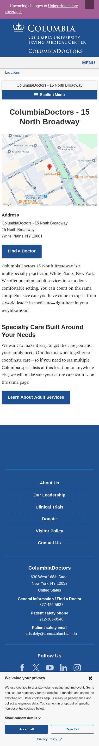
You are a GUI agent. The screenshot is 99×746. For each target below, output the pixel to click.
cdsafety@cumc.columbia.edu (51, 634)
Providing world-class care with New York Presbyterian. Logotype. (53, 455)
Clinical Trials (49, 507)
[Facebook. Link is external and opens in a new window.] (22, 668)
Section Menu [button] (52, 95)
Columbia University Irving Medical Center (49, 439)
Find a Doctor (22, 251)
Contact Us (49, 542)
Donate (49, 518)
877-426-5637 (51, 605)
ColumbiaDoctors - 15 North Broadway (49, 85)
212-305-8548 (51, 619)
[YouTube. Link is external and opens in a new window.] (50, 668)
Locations (12, 72)
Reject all (72, 729)
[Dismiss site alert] (89, 4)
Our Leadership (49, 495)
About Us (49, 483)
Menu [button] (88, 62)
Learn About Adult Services (36, 397)
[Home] (49, 37)
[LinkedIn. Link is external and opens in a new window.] (64, 668)
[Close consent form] (90, 678)
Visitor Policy (49, 531)
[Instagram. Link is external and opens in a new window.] (77, 668)
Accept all (26, 729)
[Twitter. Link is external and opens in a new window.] (36, 668)
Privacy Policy (47, 739)
